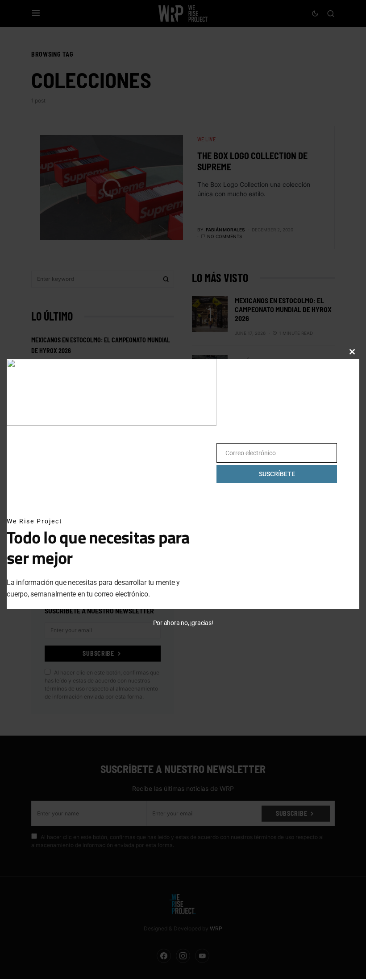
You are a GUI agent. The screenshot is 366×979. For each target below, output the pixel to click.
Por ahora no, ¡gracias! (183, 622)
